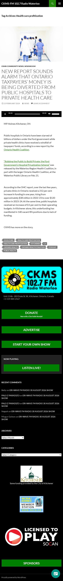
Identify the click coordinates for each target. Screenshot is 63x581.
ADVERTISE (31, 330)
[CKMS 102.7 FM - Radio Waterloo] (31, 279)
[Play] (5, 114)
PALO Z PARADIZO (10, 395)
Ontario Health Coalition (16, 149)
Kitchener (35, 244)
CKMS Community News (12, 66)
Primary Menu (59, 3)
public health (10, 251)
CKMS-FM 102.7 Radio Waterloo (20, 3)
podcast (52, 247)
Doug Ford (8, 240)
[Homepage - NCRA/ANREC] (31, 504)
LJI (45, 244)
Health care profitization (15, 244)
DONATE (31, 314)
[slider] (56, 113)
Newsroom (29, 66)
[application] (31, 114)
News (26, 103)
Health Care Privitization (29, 240)
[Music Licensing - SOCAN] (31, 536)
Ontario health (11, 247)
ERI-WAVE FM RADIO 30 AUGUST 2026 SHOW (31, 390)
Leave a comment (41, 103)
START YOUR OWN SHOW (31, 344)
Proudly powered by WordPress (13, 577)
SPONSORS (31, 563)
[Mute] (49, 114)
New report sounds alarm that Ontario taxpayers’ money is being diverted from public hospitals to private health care (28, 84)
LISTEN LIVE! (31, 368)
